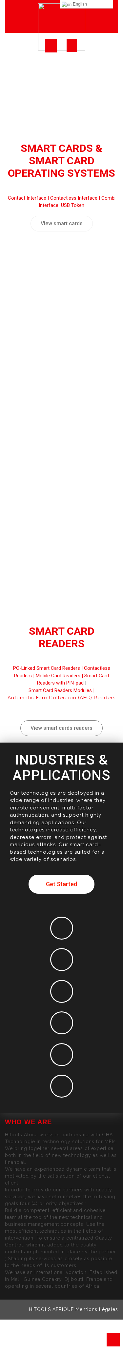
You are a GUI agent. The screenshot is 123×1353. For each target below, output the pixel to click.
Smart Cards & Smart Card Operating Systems (61, 161)
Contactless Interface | (75, 198)
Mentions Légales (96, 1309)
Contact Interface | (29, 198)
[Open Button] (51, 45)
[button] (62, 223)
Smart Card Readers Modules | (61, 690)
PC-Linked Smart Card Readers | (48, 668)
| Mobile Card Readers (56, 676)
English (79, 4)
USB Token (72, 205)
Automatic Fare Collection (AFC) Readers (61, 698)
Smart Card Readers (61, 637)
